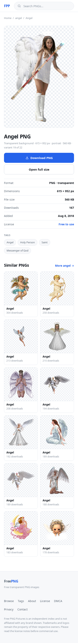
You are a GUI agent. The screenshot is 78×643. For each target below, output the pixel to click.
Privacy (8, 609)
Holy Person (27, 242)
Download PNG (41, 158)
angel (18, 18)
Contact (22, 609)
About (32, 601)
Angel (10, 242)
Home (7, 18)
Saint (45, 242)
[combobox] (47, 6)
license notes (22, 631)
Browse (9, 601)
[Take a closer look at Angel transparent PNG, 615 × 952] (39, 77)
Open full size (39, 169)
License (45, 601)
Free (11, 581)
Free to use (66, 224)
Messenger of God (17, 250)
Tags (21, 601)
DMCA (58, 601)
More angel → (64, 265)
